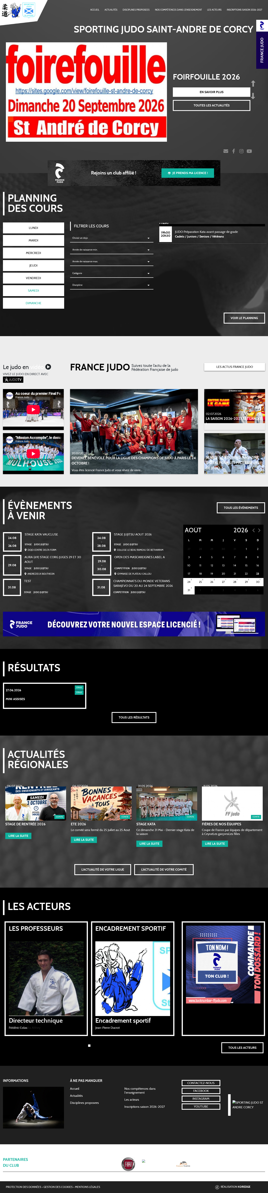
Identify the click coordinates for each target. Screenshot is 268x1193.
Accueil (94, 10)
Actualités (111, 10)
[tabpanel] (46, 978)
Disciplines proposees (84, 1102)
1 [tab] (89, 1045)
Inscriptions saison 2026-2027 (144, 1106)
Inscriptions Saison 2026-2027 (244, 10)
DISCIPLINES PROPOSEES (136, 10)
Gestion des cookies (58, 1187)
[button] (18, 836)
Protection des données (23, 1187)
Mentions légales (87, 1187)
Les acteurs (214, 10)
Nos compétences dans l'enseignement (178, 10)
